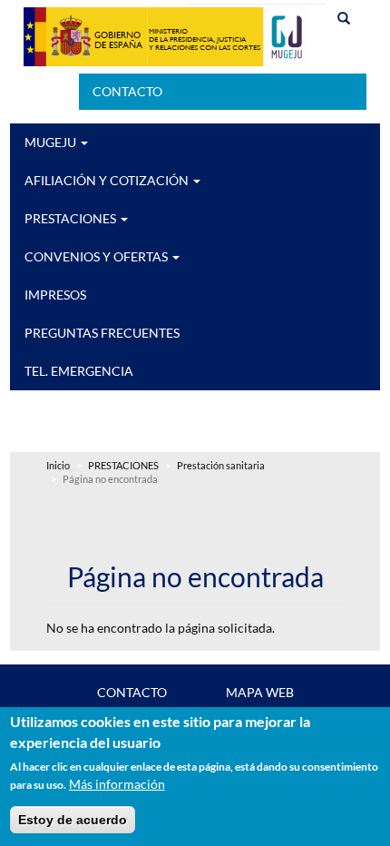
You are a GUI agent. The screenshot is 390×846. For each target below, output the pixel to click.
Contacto (127, 91)
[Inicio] (166, 36)
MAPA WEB (260, 692)
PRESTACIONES (71, 218)
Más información (117, 784)
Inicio (58, 465)
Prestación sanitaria (221, 465)
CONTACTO (132, 692)
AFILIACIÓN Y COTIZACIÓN (107, 180)
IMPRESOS (55, 294)
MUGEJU (51, 142)
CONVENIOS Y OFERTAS (97, 256)
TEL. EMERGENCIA (78, 371)
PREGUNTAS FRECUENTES (102, 332)
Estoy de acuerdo (72, 819)
